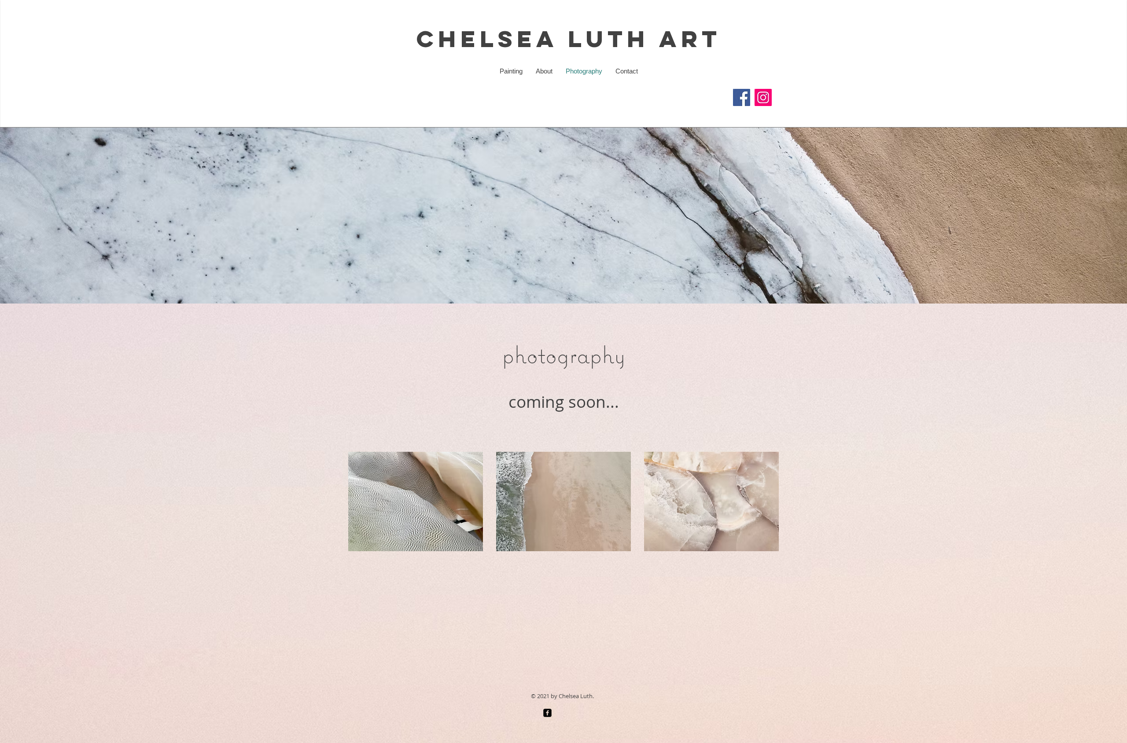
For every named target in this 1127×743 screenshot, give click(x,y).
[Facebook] (741, 97)
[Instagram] (763, 97)
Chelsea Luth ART (568, 38)
